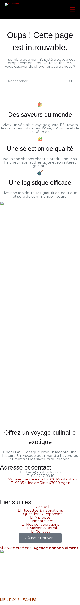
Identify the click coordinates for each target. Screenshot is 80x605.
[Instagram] (16, 490)
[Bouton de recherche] (70, 81)
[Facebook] (5, 490)
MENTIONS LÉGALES (18, 600)
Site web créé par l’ (39, 548)
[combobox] (35, 81)
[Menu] (72, 9)
